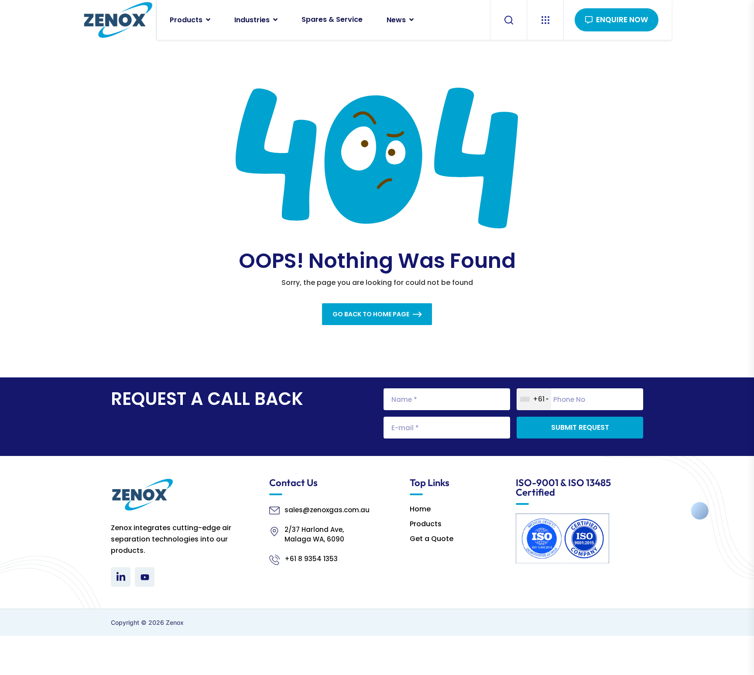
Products (186, 20)
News (396, 20)
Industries (252, 20)
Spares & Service (332, 19)
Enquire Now (622, 19)
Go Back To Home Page (370, 314)
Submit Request (580, 427)
